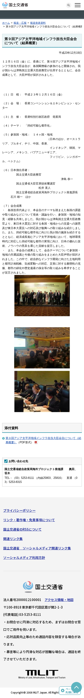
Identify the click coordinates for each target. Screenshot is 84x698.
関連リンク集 (13, 538)
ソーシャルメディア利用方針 (24, 557)
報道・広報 (20, 22)
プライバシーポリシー (19, 510)
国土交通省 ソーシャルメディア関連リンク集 (37, 548)
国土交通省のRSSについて (22, 529)
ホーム (6, 22)
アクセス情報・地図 (59, 599)
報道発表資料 (38, 22)
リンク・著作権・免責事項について (29, 520)
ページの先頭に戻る (71, 690)
